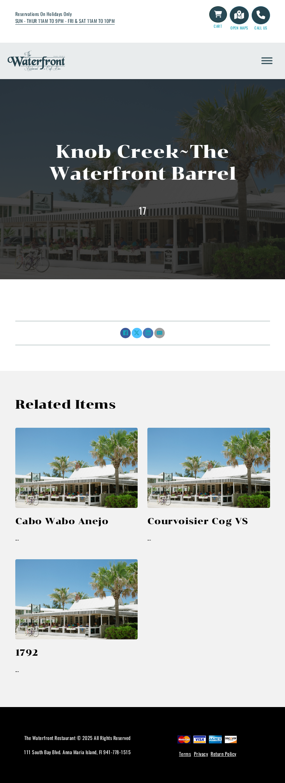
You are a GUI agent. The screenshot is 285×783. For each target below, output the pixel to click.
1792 (26, 652)
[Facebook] (125, 333)
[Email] (159, 333)
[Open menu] (266, 60)
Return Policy (223, 753)
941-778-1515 (117, 752)
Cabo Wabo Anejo (62, 521)
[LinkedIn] (148, 333)
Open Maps (239, 28)
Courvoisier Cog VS (198, 521)
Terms (185, 753)
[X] (137, 333)
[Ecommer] (218, 14)
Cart (218, 26)
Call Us (260, 28)
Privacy (201, 753)
